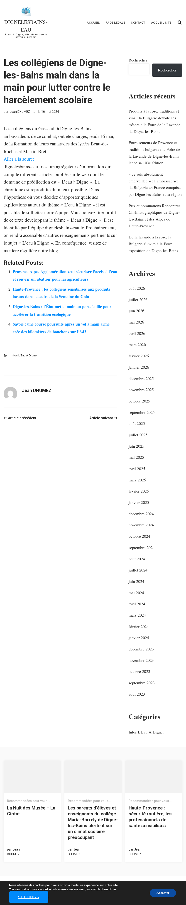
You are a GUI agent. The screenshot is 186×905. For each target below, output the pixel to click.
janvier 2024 (139, 637)
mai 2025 (136, 457)
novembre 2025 (141, 389)
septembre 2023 (142, 682)
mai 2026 (136, 322)
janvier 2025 (139, 502)
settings (28, 897)
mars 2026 (137, 344)
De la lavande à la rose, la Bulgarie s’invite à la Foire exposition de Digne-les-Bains (153, 243)
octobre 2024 (139, 536)
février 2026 (139, 355)
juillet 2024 (138, 570)
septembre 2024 (142, 547)
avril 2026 (137, 333)
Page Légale (115, 22)
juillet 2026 (138, 299)
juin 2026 (136, 310)
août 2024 (137, 559)
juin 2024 (136, 581)
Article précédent (22, 418)
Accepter (163, 893)
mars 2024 (137, 615)
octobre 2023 (139, 671)
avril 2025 (137, 468)
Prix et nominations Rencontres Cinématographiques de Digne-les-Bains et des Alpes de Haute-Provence (154, 215)
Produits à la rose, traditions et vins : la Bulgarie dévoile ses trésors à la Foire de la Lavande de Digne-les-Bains (154, 121)
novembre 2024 (141, 524)
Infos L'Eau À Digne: (24, 355)
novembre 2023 (141, 660)
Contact (138, 22)
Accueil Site (161, 22)
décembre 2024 (141, 513)
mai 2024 (136, 592)
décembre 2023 (141, 649)
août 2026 (137, 288)
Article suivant (101, 418)
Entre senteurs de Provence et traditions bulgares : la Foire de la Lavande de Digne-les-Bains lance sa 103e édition (154, 152)
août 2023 (137, 694)
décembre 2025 (141, 378)
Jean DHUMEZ (20, 111)
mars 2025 (137, 480)
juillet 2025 (138, 434)
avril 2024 (137, 603)
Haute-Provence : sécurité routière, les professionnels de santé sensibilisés (150, 816)
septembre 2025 (142, 412)
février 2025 (139, 491)
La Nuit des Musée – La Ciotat (31, 811)
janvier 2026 (139, 367)
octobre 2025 (139, 401)
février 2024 (139, 626)
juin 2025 (136, 446)
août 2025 (137, 423)
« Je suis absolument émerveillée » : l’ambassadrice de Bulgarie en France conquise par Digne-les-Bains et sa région (155, 184)
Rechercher (138, 60)
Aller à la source (19, 159)
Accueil (93, 22)
